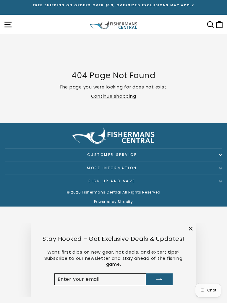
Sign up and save (112, 181)
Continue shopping (113, 96)
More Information (112, 168)
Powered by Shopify (113, 201)
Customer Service (112, 154)
